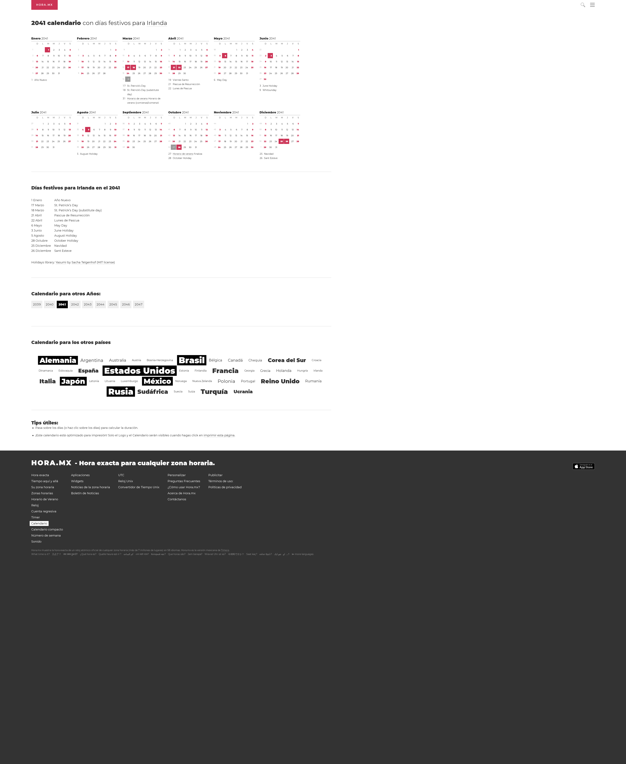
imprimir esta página (219, 435)
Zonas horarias (42, 493)
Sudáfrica (152, 391)
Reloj (35, 505)
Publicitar (215, 475)
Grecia (265, 371)
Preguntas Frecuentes (184, 481)
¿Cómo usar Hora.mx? (184, 487)
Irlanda (157, 22)
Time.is (225, 550)
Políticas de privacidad (225, 487)
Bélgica (215, 360)
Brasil (192, 360)
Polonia (226, 381)
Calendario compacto (47, 529)
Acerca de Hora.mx (182, 493)
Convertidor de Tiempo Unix (138, 487)
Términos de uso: (220, 481)
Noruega (181, 381)
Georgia (249, 370)
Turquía (214, 392)
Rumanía (313, 381)
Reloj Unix (125, 481)
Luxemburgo (129, 381)
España (88, 370)
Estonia (184, 370)
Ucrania (243, 391)
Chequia (255, 360)
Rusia (120, 391)
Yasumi (61, 262)
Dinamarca (46, 370)
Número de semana (46, 535)
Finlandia (201, 370)
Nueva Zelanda (202, 381)
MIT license (106, 262)
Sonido (36, 541)
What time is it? (40, 554)
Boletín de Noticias (85, 493)
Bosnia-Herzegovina (160, 360)
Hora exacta (40, 475)
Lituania (110, 381)
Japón (73, 381)
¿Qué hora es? (88, 554)
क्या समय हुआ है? (70, 554)
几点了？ (56, 554)
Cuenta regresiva (43, 511)
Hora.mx (44, 4)
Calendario (39, 523)
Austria (136, 360)
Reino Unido (280, 381)
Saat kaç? (251, 554)
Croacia (316, 360)
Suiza (191, 391)
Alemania (58, 360)
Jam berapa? (195, 554)
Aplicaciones (80, 475)
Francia (225, 371)
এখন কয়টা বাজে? (142, 554)
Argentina (91, 360)
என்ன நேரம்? (266, 554)
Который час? (158, 554)
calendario (99, 22)
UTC (121, 475)
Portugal (248, 381)
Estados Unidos (139, 371)
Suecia (178, 391)
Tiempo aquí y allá (44, 481)
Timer (35, 517)
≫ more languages (302, 554)
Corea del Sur (287, 360)
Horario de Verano (44, 499)
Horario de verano (137, 98)
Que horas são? (177, 554)
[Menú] (592, 5)
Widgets (77, 481)
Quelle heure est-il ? (110, 554)
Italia (47, 381)
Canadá (235, 360)
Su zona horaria (42, 487)
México (157, 381)
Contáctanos (177, 499)
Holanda (283, 370)
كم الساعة (128, 554)
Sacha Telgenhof (84, 262)
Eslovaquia (66, 370)
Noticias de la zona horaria (90, 487)
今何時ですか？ (236, 554)
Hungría (302, 370)
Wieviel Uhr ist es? (215, 554)
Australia (117, 360)
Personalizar (177, 475)
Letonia (94, 381)
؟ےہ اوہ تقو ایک (281, 554)
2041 (44, 38)
